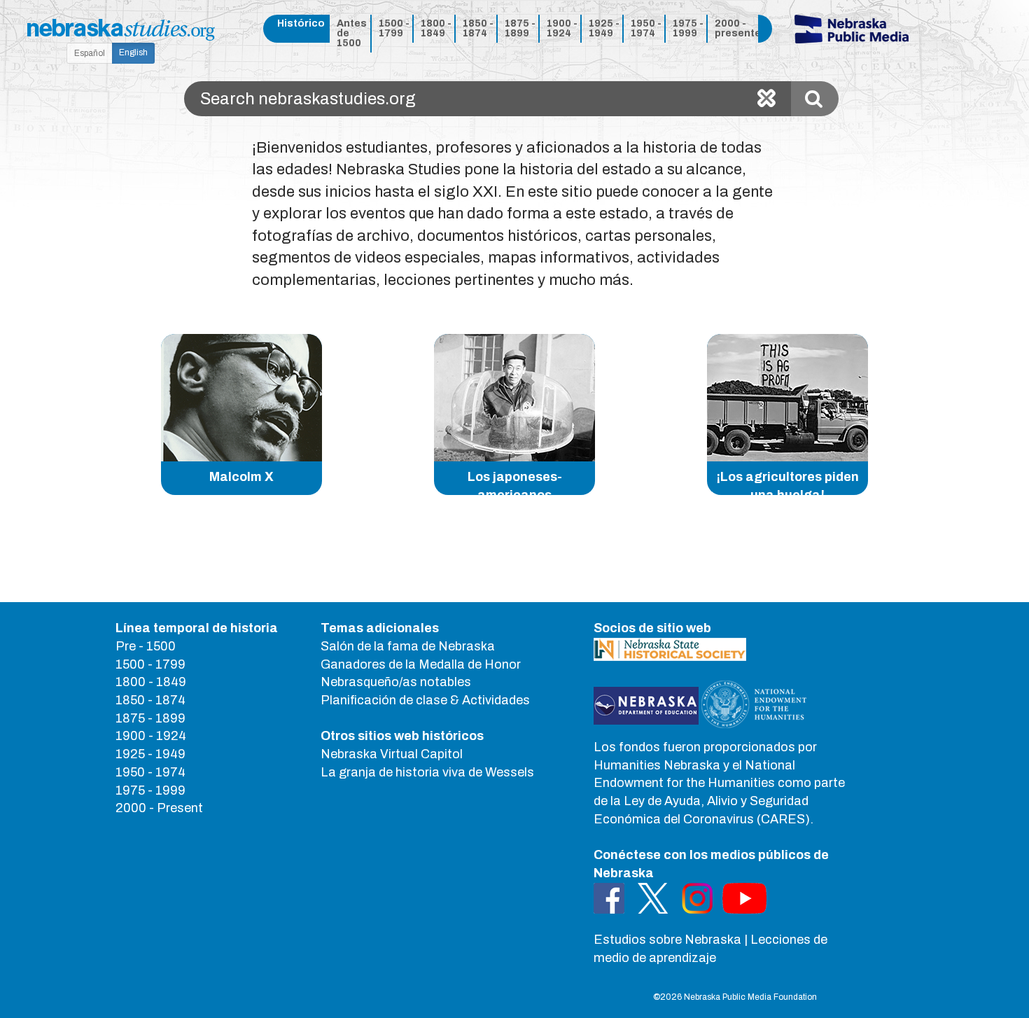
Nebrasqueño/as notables (396, 682)
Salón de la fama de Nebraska (408, 646)
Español (89, 53)
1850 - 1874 (478, 28)
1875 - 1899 (520, 28)
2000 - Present (159, 808)
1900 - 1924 (562, 28)
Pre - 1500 (145, 646)
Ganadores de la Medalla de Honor (421, 664)
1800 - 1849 (436, 28)
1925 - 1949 (604, 28)
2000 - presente (734, 28)
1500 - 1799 (394, 28)
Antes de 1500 (352, 33)
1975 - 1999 (688, 28)
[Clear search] (766, 98)
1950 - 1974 (646, 28)
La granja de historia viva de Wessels (427, 772)
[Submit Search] (815, 98)
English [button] (133, 52)
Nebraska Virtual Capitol (392, 754)
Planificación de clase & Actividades (425, 700)
